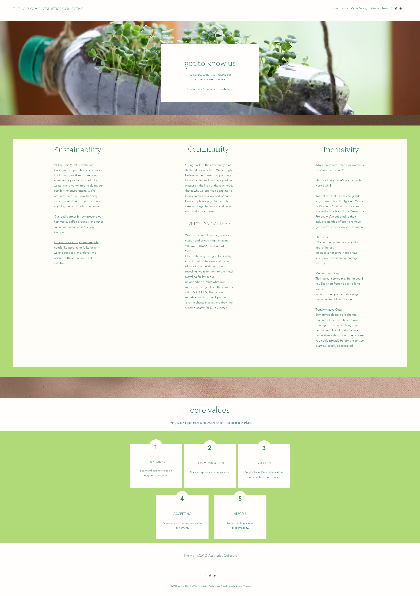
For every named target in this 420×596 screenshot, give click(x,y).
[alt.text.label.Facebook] (391, 8)
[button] (375, 8)
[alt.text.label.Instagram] (396, 8)
